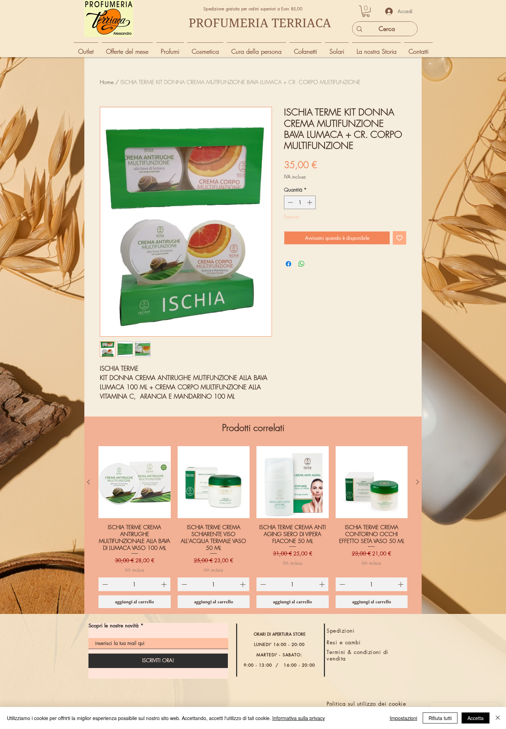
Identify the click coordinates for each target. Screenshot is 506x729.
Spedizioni (341, 630)
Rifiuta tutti (440, 718)
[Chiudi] (498, 717)
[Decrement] (289, 202)
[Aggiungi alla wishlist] (399, 238)
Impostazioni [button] (403, 718)
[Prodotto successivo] (417, 482)
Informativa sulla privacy (298, 718)
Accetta (475, 718)
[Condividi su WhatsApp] (301, 264)
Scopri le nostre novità (113, 625)
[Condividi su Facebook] (288, 264)
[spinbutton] (300, 202)
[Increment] (310, 202)
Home (107, 82)
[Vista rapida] (134, 482)
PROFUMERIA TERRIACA (260, 23)
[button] (366, 11)
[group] (253, 527)
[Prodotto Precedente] (88, 482)
